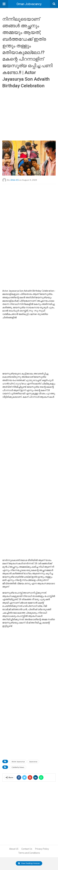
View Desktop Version (30, 863)
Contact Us (26, 849)
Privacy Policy (42, 849)
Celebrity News (18, 767)
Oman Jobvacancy (29, 4)
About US (13, 849)
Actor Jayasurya (18, 761)
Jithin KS (14, 179)
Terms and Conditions (29, 853)
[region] (29, 113)
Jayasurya (33, 761)
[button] (4, 4)
